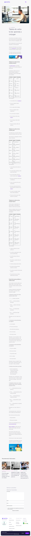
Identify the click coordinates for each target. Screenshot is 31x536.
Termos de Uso (18, 520)
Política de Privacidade (16, 534)
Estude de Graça (11, 520)
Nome (7, 500)
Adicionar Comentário (15, 510)
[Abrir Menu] (26, 2)
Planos (10, 522)
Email (7, 503)
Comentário (8, 491)
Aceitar (27, 533)
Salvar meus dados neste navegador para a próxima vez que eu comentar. (16, 509)
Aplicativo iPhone (11, 526)
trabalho (19, 175)
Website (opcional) (9, 505)
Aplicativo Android (11, 528)
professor (19, 100)
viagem (11, 188)
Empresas (10, 524)
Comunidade (11, 530)
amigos (11, 117)
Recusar (23, 533)
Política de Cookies (18, 525)
